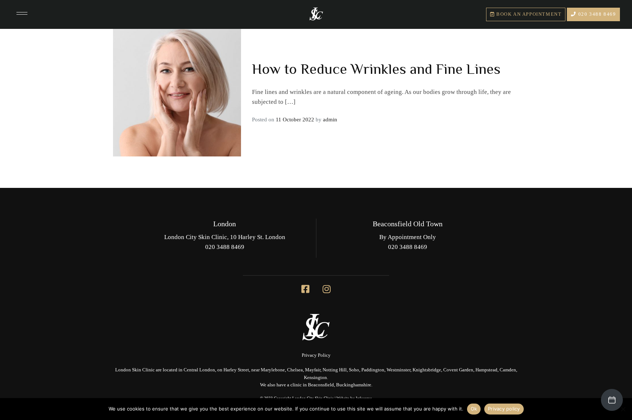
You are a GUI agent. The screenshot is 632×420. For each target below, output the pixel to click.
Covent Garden (458, 369)
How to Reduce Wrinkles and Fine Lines (376, 68)
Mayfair (312, 369)
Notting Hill (335, 369)
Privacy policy (504, 409)
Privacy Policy (316, 355)
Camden (508, 369)
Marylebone (273, 369)
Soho (354, 369)
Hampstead (486, 369)
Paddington (372, 369)
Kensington (315, 377)
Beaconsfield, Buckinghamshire (339, 384)
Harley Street (236, 369)
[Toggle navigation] (22, 14)
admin (330, 119)
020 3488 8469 (596, 14)
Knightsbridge (427, 369)
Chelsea (295, 369)
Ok (474, 409)
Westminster (398, 369)
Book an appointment (527, 14)
